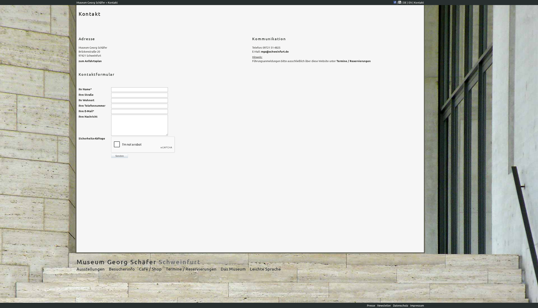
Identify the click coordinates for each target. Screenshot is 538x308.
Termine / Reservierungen (353, 61)
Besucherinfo (122, 269)
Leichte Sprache (265, 269)
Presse (371, 305)
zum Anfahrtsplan (90, 61)
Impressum (417, 305)
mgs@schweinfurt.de (275, 51)
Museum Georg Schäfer (90, 2)
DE (405, 2)
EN (411, 2)
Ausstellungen (90, 269)
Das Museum (233, 269)
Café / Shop (150, 269)
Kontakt (419, 2)
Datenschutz (400, 305)
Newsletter (384, 305)
